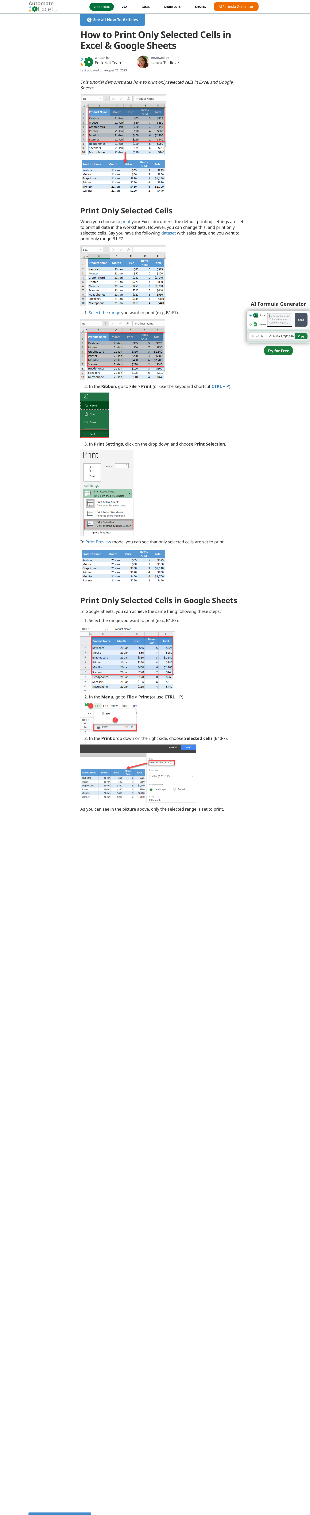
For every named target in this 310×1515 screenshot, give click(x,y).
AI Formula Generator (236, 6)
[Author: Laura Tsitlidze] (143, 62)
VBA (124, 7)
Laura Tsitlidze (165, 62)
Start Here (102, 7)
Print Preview (98, 542)
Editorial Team (109, 62)
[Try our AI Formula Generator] (278, 326)
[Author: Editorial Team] (86, 62)
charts (200, 7)
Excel (146, 7)
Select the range (104, 312)
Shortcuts (172, 7)
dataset (168, 233)
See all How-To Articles (115, 19)
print (126, 221)
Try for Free (278, 350)
